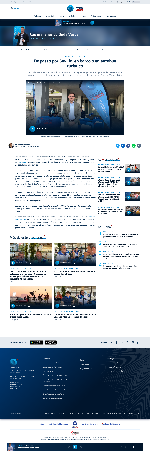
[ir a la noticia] (31, 254)
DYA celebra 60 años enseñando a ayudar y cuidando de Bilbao (74, 272)
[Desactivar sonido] (125, 447)
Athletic (72, 16)
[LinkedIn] (123, 146)
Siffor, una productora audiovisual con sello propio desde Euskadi (30, 315)
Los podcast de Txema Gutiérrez (46, 50)
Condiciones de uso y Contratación (113, 414)
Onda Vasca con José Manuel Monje (56, 375)
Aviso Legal (62, 414)
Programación (111, 16)
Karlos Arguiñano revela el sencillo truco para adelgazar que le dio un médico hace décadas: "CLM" (121, 256)
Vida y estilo (108, 232)
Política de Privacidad (76, 414)
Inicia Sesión (127, 2)
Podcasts (37, 16)
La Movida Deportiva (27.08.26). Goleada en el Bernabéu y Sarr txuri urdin (111, 212)
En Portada (25, 50)
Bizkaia (61, 16)
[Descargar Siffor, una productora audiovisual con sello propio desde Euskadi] (29, 306)
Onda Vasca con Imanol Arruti (74, 24)
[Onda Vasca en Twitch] (132, 342)
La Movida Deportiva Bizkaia (109, 177)
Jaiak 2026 (29, 2)
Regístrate (136, 2)
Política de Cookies (93, 414)
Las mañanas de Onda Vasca (53, 363)
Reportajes (84, 364)
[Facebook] (128, 146)
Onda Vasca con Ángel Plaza (53, 394)
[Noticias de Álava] (90, 424)
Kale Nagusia (48, 371)
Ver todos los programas (52, 398)
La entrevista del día (71, 50)
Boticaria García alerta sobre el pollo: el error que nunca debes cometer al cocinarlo (120, 235)
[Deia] (42, 424)
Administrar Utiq (133, 414)
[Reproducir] (92, 23)
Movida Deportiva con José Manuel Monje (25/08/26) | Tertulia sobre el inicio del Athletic (109, 198)
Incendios (22, 2)
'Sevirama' (22, 162)
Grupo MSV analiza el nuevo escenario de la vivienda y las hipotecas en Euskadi (75, 315)
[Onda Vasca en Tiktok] (138, 342)
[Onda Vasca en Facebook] (116, 342)
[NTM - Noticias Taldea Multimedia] (75, 424)
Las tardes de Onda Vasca (52, 367)
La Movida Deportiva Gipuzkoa (109, 165)
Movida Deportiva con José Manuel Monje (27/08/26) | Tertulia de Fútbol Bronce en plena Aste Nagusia (109, 183)
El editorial (88, 50)
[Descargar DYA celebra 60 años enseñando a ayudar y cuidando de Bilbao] (74, 263)
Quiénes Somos (50, 414)
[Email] (139, 146)
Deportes (82, 16)
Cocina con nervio (116, 371)
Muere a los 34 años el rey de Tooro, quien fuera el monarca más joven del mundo (120, 245)
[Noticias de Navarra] (111, 424)
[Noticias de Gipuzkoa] (58, 424)
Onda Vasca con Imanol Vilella (54, 390)
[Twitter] (118, 146)
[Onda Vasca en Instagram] (127, 342)
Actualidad (50, 16)
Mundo (105, 242)
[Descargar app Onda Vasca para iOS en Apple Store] (51, 342)
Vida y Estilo (96, 16)
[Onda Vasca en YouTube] (122, 342)
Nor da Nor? (101, 50)
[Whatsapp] (134, 146)
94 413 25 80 (16, 372)
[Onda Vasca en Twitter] (111, 342)
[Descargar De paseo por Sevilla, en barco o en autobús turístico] (51, 129)
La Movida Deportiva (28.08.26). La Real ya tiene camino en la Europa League (111, 169)
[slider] (133, 447)
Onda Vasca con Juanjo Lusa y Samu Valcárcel (56, 380)
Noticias (82, 360)
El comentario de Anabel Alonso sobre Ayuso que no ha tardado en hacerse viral (121, 267)
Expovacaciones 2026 (119, 50)
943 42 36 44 (16, 378)
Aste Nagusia (14, 2)
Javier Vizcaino (115, 367)
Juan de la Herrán (116, 363)
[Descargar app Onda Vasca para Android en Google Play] (36, 342)
